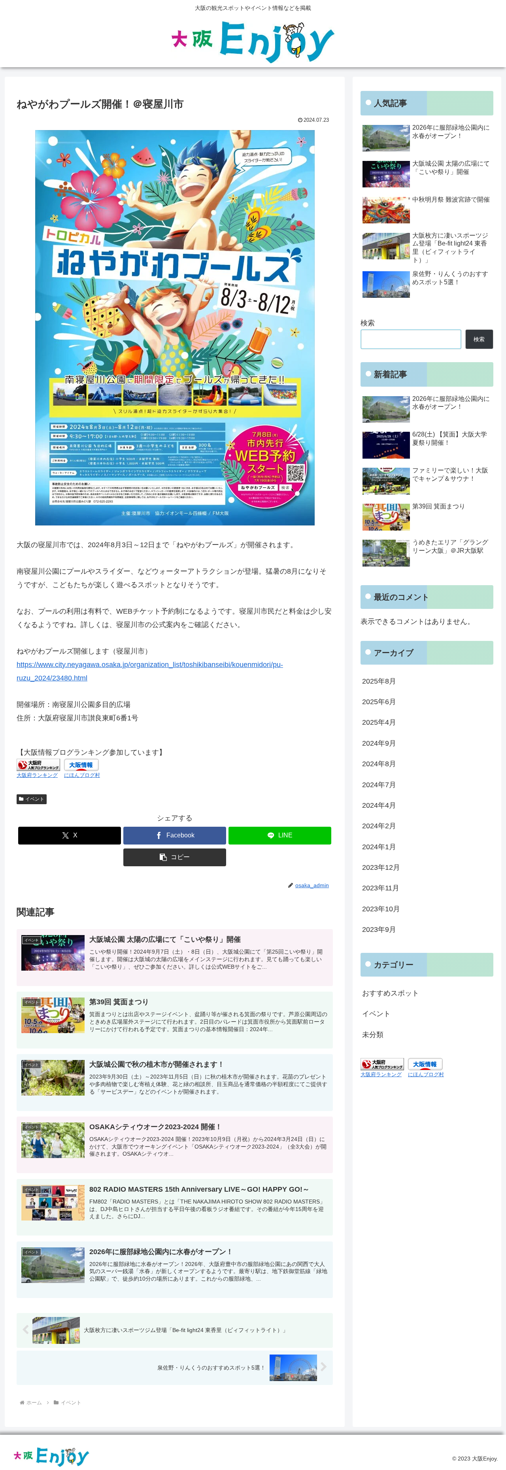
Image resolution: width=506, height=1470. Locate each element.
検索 (368, 323)
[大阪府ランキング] (38, 765)
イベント (34, 799)
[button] (174, 857)
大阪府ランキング (37, 775)
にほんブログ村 (82, 775)
